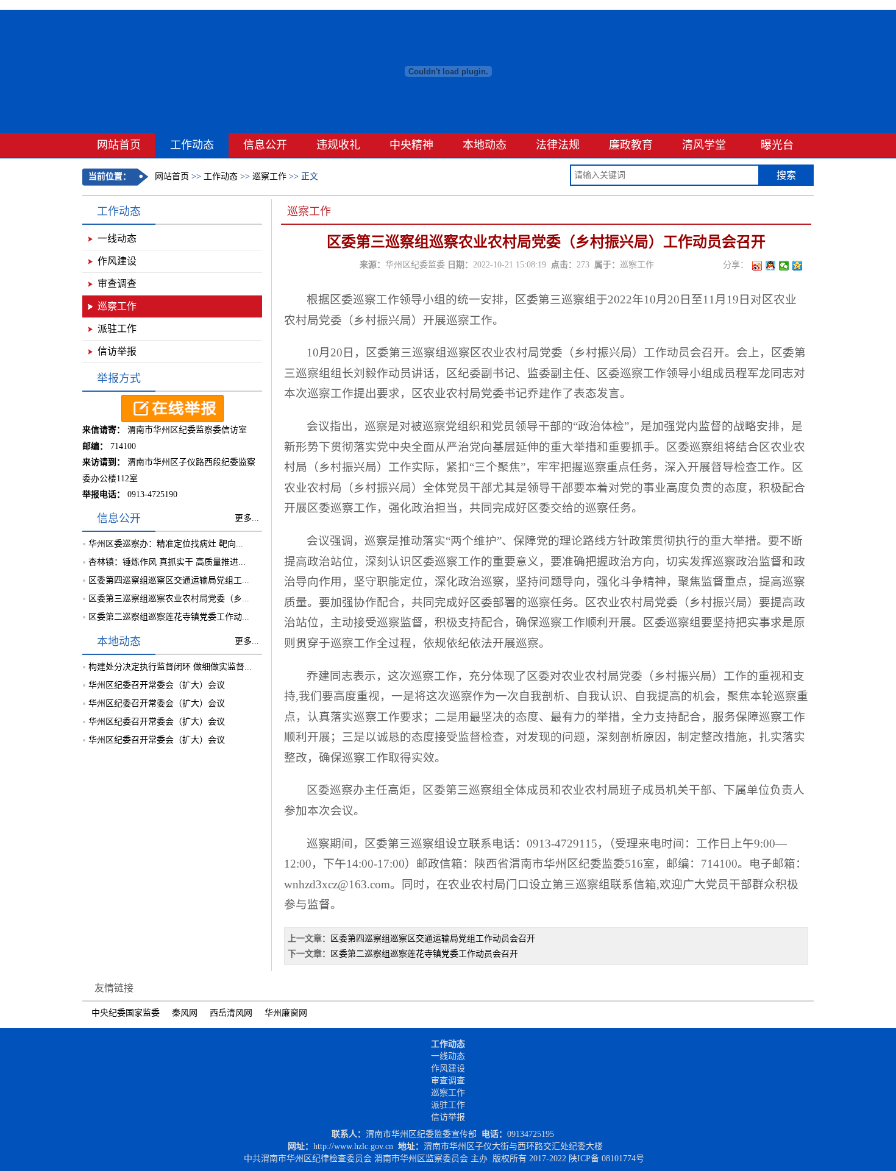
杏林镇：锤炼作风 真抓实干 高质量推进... (167, 562)
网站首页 (119, 145)
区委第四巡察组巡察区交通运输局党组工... (168, 580)
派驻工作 (117, 329)
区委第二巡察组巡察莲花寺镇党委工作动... (168, 616)
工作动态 (192, 145)
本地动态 (485, 145)
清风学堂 (704, 145)
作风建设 (117, 261)
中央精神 (411, 145)
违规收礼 (338, 145)
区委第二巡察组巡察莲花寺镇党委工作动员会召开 (424, 953)
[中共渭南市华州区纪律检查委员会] (448, 130)
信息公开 (265, 145)
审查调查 (117, 283)
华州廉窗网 (286, 1012)
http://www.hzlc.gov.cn (353, 1146)
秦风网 (184, 1012)
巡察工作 (269, 176)
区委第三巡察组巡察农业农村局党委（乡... (168, 598)
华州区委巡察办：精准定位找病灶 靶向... (165, 543)
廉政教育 (631, 145)
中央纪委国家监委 (125, 1012)
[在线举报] (172, 419)
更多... (247, 518)
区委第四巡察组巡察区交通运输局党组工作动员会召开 (432, 938)
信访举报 (117, 351)
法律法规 (558, 145)
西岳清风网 (231, 1012)
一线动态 (117, 238)
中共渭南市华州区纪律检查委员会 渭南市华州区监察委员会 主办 (366, 1158)
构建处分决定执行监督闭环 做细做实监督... (170, 666)
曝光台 (777, 145)
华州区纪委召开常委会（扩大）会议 (156, 685)
